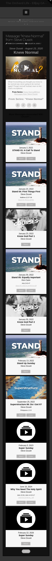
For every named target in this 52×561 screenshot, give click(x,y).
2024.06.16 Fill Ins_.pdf (26, 497)
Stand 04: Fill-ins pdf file (26, 200)
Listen (31, 159)
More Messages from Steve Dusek (27, 93)
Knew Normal (29, 92)
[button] (26, 12)
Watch (21, 159)
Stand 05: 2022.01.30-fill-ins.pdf (26, 286)
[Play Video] (26, 67)
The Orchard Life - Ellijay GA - (26, 3)
